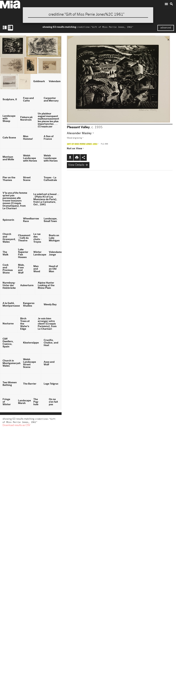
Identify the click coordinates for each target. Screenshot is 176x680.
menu (166, 4)
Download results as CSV (16, 425)
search (171, 4)
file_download (70, 157)
